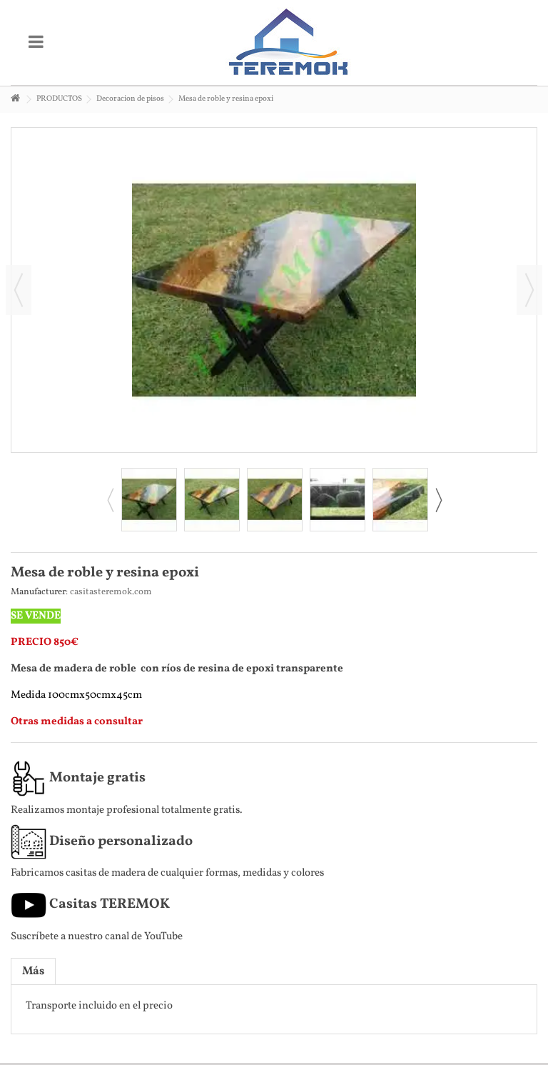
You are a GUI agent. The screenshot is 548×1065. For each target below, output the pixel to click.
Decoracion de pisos (130, 99)
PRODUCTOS (59, 99)
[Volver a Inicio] (15, 100)
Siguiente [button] (529, 290)
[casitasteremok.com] (288, 42)
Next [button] (438, 500)
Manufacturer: (39, 592)
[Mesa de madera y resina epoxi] (149, 500)
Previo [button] (18, 290)
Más (33, 971)
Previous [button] (110, 500)
